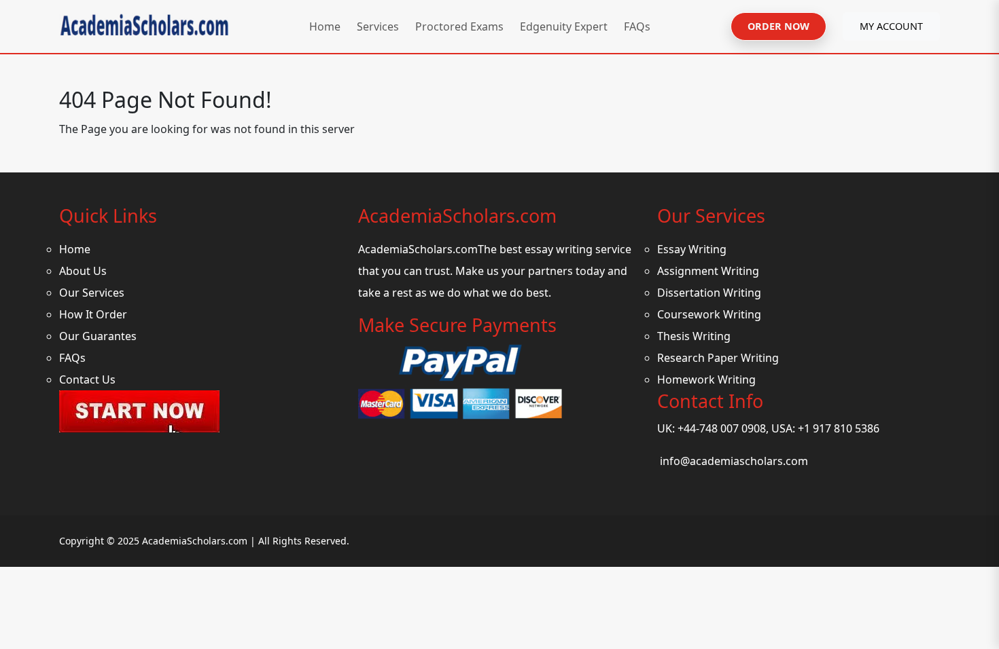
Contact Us (87, 379)
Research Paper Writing (718, 357)
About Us (83, 270)
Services (378, 26)
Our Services (91, 292)
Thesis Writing (694, 336)
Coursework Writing (709, 314)
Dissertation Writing (709, 292)
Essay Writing (691, 249)
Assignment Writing (708, 270)
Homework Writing (706, 379)
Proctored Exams (459, 26)
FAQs (637, 26)
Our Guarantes (98, 336)
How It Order (93, 314)
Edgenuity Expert (564, 26)
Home (324, 26)
